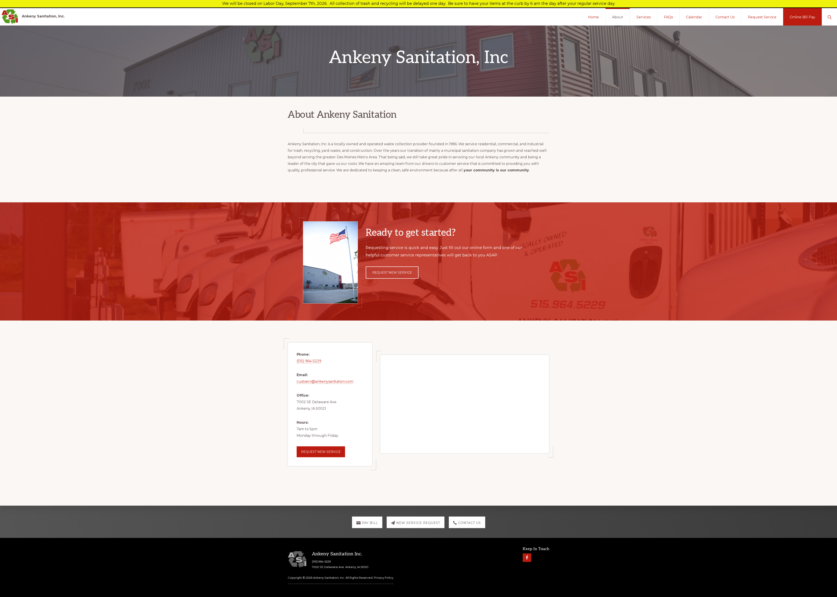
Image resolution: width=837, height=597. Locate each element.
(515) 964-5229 (309, 361)
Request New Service (392, 273)
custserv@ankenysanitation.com (325, 381)
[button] (829, 17)
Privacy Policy (383, 577)
